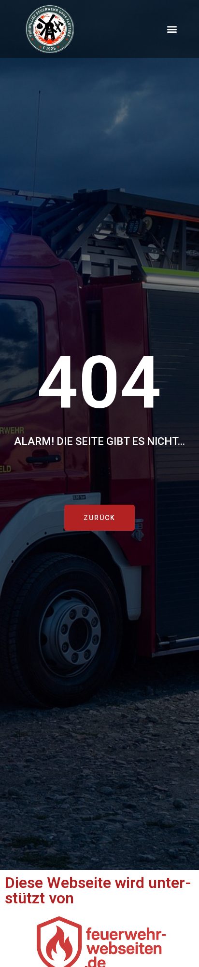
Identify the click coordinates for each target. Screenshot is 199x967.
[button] (172, 29)
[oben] (181, 917)
